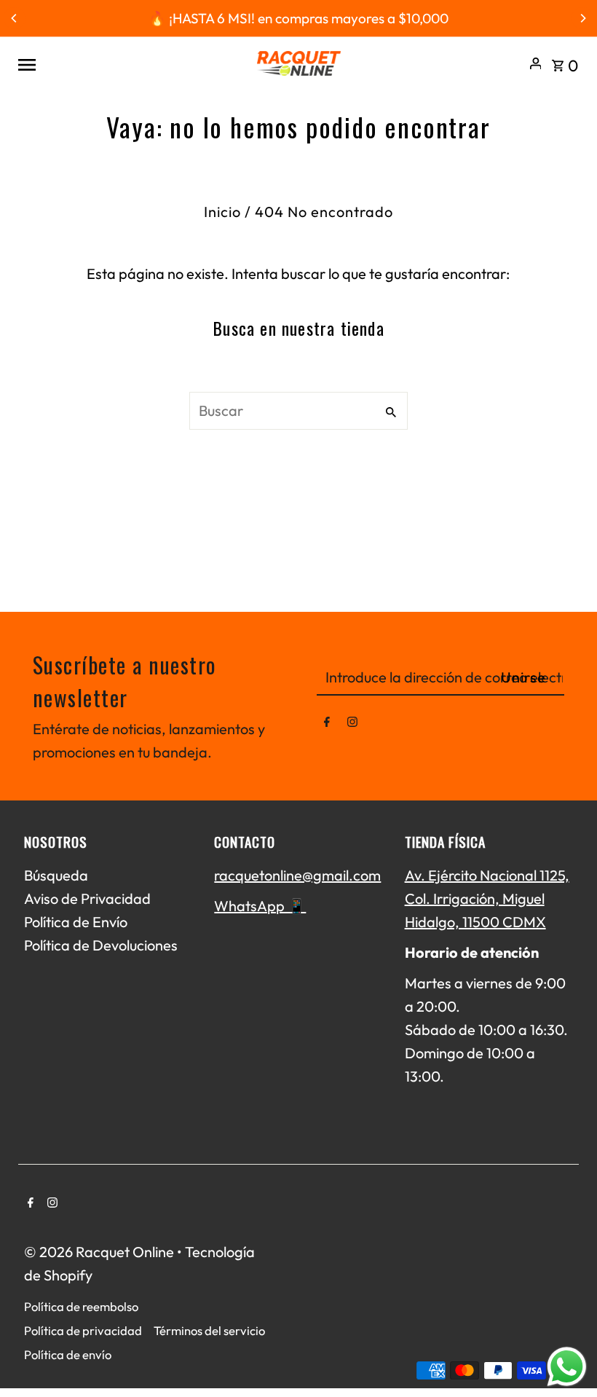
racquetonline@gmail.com (297, 875)
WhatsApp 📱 (260, 906)
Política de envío (67, 1354)
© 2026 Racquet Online (100, 1252)
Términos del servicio (209, 1330)
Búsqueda (56, 875)
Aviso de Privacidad (87, 898)
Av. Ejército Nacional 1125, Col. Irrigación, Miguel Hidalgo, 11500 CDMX (487, 898)
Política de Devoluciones (101, 945)
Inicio (222, 211)
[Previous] (14, 18)
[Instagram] (352, 724)
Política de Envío (75, 922)
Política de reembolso (81, 1306)
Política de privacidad (83, 1330)
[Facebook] (327, 724)
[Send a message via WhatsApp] (567, 1367)
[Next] (582, 18)
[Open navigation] (130, 63)
